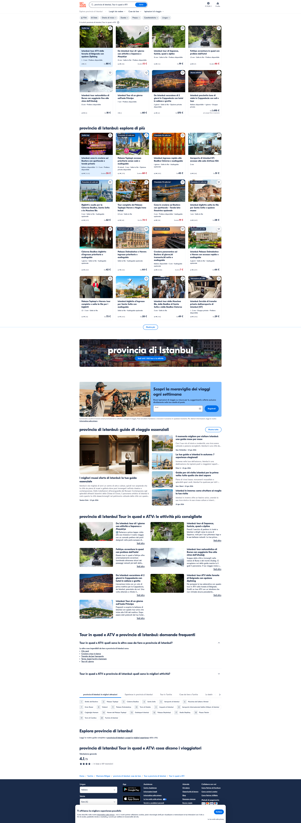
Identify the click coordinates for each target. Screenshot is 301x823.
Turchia (90, 776)
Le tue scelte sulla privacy (153, 799)
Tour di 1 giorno (87, 661)
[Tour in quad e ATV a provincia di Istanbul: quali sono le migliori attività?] (219, 673)
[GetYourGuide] (82, 4)
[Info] (118, 22)
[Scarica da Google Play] (131, 790)
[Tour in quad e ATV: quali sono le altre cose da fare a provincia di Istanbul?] (219, 642)
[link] (96, 46)
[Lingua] (208, 3)
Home (81, 776)
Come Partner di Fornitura (211, 788)
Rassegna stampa (188, 799)
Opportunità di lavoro (190, 792)
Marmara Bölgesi (103, 776)
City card (85, 651)
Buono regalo (187, 803)
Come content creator (209, 792)
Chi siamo (186, 788)
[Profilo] (218, 3)
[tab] (100, 694)
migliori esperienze (141, 738)
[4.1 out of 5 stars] (86, 763)
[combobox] (112, 4)
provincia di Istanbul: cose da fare (127, 776)
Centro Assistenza (150, 788)
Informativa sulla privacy (88, 421)
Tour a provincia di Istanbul (155, 776)
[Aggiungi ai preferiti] (110, 28)
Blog (184, 795)
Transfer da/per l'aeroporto (92, 656)
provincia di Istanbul (115, 738)
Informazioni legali (150, 792)
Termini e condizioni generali (154, 803)
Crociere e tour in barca (91, 654)
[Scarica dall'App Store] (131, 799)
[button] (96, 46)
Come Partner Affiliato (210, 795)
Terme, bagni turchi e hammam (94, 659)
